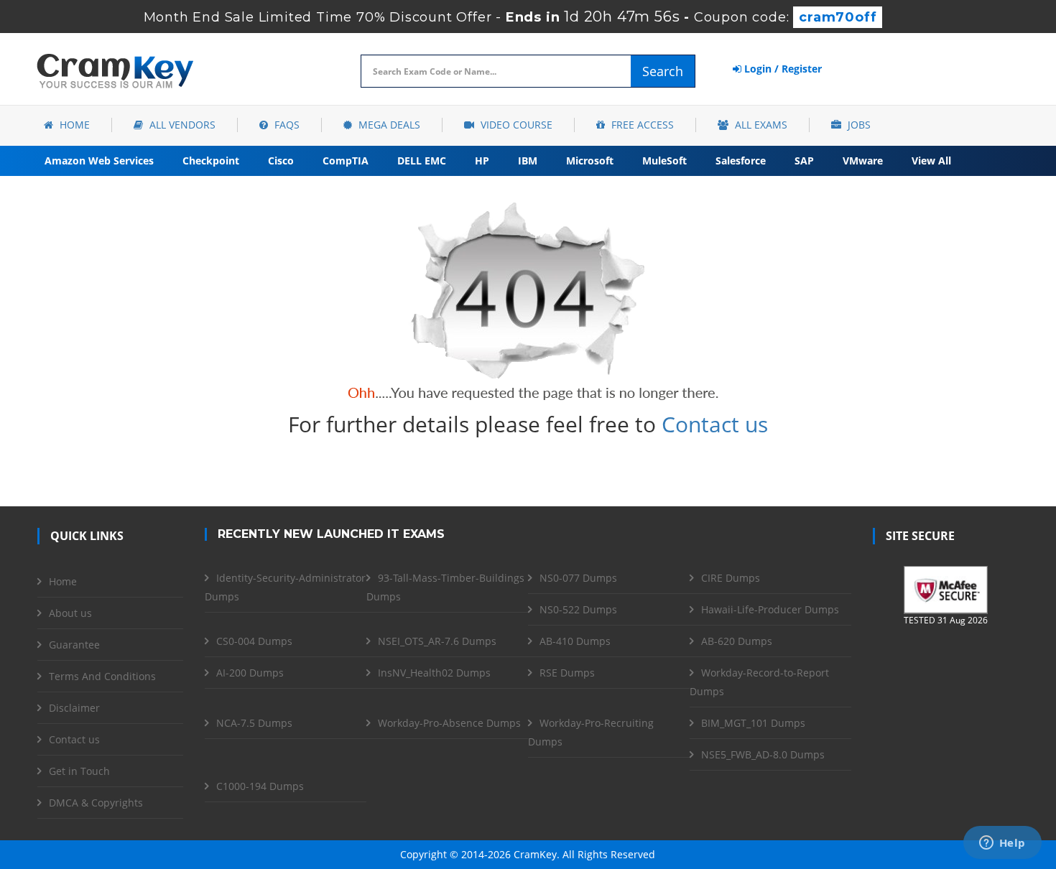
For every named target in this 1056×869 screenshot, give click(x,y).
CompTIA (346, 160)
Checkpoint (210, 160)
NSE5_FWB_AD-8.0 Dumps (763, 754)
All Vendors (181, 124)
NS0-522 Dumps (578, 609)
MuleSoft (664, 160)
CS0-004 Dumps (254, 641)
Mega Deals (388, 124)
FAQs (286, 124)
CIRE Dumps (730, 578)
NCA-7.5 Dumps (254, 723)
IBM (527, 160)
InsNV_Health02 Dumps (434, 672)
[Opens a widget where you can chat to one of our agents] (1002, 844)
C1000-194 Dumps (260, 786)
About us (70, 613)
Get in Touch (79, 771)
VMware (863, 160)
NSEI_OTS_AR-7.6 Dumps (437, 641)
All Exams (759, 124)
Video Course (515, 124)
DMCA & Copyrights (96, 802)
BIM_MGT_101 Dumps (753, 723)
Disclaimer (74, 708)
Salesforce (740, 160)
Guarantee (74, 644)
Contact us (715, 424)
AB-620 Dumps (736, 641)
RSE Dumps (567, 672)
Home (73, 124)
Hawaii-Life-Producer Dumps (770, 609)
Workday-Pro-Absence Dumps (449, 723)
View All (931, 160)
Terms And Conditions (102, 676)
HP (482, 160)
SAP (804, 160)
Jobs (858, 124)
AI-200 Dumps (250, 672)
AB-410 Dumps (575, 641)
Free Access (641, 124)
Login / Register (781, 68)
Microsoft (589, 160)
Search (662, 71)
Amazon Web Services (99, 160)
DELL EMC (421, 160)
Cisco (281, 160)
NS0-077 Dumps (578, 578)
